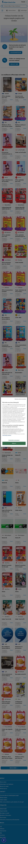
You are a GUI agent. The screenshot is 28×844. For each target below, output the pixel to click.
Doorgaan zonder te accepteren (20, 399)
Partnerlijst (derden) (6, 435)
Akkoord (14, 443)
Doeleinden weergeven (14, 440)
